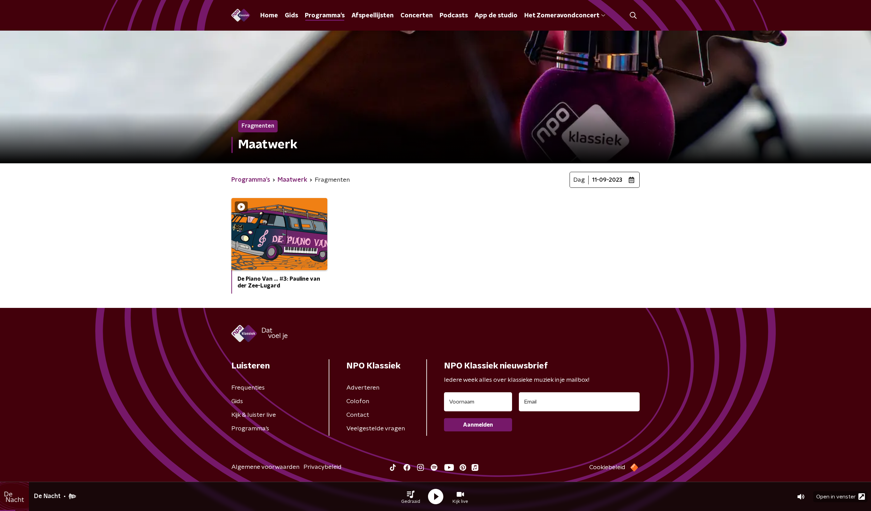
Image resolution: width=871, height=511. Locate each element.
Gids (291, 16)
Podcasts (454, 16)
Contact (357, 415)
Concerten (416, 16)
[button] (411, 497)
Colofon (357, 401)
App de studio (496, 16)
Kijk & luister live (253, 415)
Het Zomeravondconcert (561, 16)
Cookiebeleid (607, 467)
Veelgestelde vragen (375, 429)
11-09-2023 (607, 180)
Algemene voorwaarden (265, 467)
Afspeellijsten (372, 16)
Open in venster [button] (836, 496)
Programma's (325, 16)
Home (269, 16)
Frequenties (248, 388)
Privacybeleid (322, 467)
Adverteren (362, 388)
